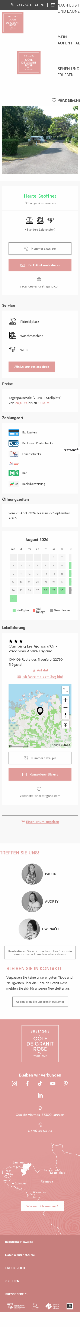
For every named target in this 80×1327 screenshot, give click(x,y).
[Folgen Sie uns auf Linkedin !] (40, 1095)
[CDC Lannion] (16, 1306)
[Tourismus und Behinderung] (69, 1306)
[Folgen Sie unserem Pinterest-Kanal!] (65, 1084)
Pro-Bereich (15, 1268)
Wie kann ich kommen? (42, 1206)
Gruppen (12, 1281)
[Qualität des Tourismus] (35, 1306)
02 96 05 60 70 (40, 1131)
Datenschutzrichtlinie (20, 1255)
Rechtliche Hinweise (19, 1242)
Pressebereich (17, 1294)
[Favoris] (54, 100)
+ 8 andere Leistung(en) (40, 229)
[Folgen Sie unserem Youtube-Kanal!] (53, 1084)
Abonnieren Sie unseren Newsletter (40, 1002)
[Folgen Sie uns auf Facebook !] (27, 1084)
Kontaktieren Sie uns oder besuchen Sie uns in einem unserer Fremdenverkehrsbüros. (40, 952)
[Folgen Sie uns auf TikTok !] (40, 1084)
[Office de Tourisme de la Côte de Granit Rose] (29, 59)
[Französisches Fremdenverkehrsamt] (52, 1306)
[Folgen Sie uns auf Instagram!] (14, 1084)
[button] (61, 101)
